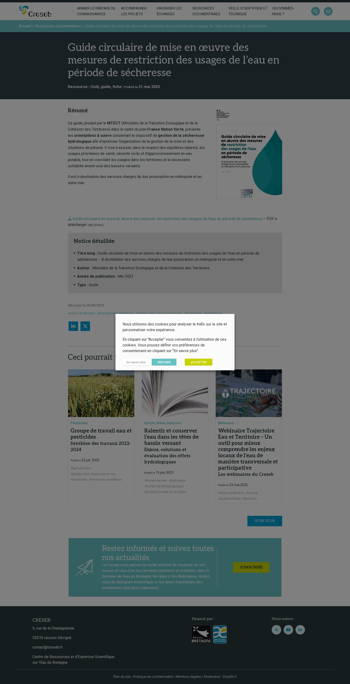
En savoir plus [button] (136, 362)
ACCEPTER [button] (198, 362)
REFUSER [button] (164, 362)
